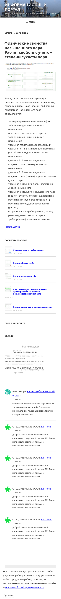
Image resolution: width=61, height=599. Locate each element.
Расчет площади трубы (24, 276)
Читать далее (12, 226)
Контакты (46, 426)
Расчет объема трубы (23, 263)
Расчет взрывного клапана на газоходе (32, 307)
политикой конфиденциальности (24, 587)
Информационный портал (26, 7)
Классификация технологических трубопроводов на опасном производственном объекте (30, 291)
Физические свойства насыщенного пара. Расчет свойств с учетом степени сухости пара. (28, 49)
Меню (32, 21)
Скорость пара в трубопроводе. (28, 250)
